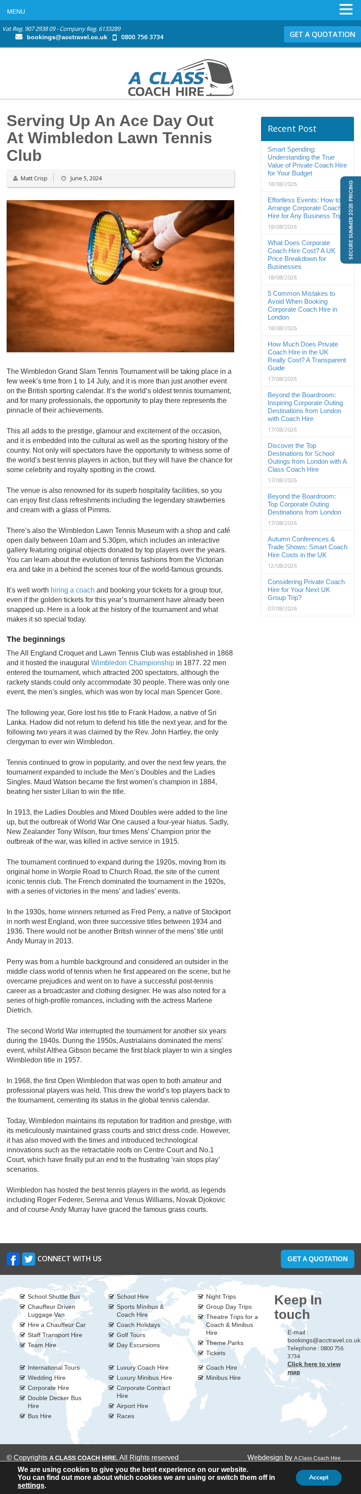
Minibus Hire (223, 1377)
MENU (16, 11)
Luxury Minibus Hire (144, 1377)
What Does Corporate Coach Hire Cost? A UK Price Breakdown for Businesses (301, 254)
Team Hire (42, 1345)
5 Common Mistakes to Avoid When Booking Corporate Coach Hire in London (302, 305)
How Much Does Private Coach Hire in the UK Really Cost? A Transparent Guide (307, 356)
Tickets (215, 1352)
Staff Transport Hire (55, 1334)
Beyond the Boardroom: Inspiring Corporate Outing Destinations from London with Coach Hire (305, 406)
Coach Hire (221, 1367)
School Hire (133, 1296)
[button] (346, 9)
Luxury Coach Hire (143, 1367)
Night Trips (221, 1296)
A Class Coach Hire (317, 1458)
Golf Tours (131, 1334)
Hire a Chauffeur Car (57, 1324)
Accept (318, 1477)
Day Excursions (138, 1345)
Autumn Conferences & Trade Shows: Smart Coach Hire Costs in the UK (307, 547)
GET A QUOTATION (322, 34)
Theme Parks (224, 1342)
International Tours (54, 1367)
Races (125, 1415)
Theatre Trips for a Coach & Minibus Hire (232, 1324)
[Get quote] (350, 219)
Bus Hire (40, 1415)
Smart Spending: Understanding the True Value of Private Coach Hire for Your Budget (307, 161)
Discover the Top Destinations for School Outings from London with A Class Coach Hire (307, 457)
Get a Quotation (317, 1259)
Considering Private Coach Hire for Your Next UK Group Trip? (306, 589)
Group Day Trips (229, 1306)
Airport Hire (132, 1405)
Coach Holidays (138, 1324)
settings (31, 1485)
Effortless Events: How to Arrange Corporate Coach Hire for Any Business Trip (305, 208)
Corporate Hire (48, 1387)
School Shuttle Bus (54, 1296)
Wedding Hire (47, 1377)
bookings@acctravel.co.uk (67, 37)
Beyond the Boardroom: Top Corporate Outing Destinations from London (304, 504)
